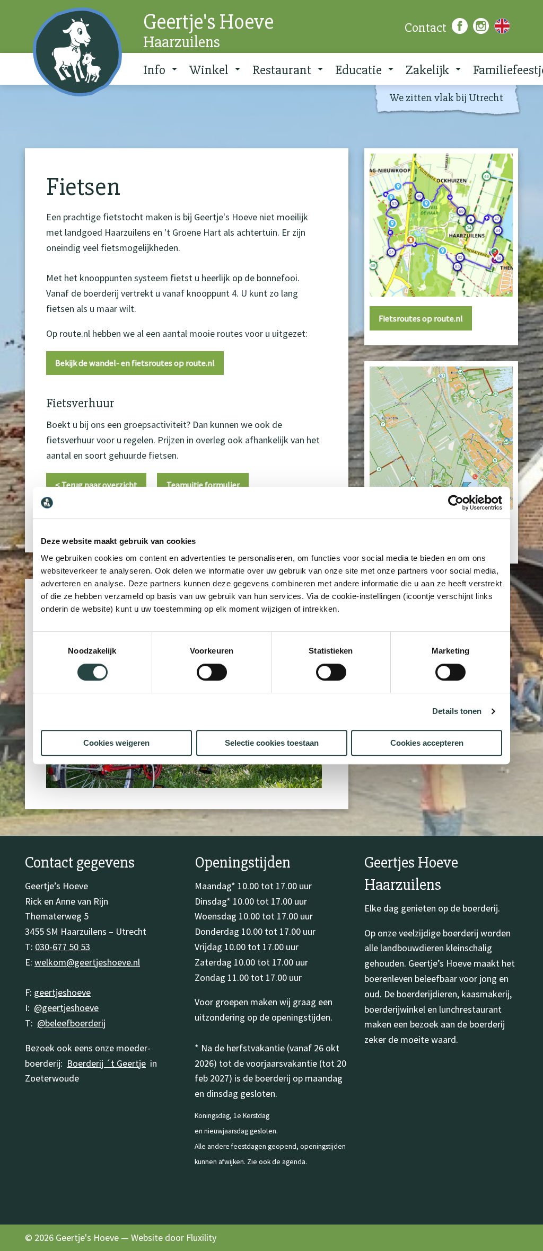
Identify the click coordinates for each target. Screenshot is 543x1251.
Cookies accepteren (426, 742)
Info (154, 70)
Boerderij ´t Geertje (106, 1063)
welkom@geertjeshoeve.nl (87, 962)
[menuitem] (157, 69)
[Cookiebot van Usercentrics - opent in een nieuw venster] (455, 503)
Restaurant (281, 70)
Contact (425, 27)
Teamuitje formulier (203, 484)
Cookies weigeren (116, 742)
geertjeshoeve (62, 992)
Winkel (209, 70)
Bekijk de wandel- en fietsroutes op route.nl (135, 363)
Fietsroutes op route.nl (421, 318)
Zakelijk (427, 70)
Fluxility (201, 1237)
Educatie (358, 70)
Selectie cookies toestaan (272, 742)
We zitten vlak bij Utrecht (446, 97)
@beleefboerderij (71, 1023)
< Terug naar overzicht (96, 484)
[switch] (212, 672)
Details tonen (456, 711)
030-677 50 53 (62, 947)
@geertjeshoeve (66, 1008)
